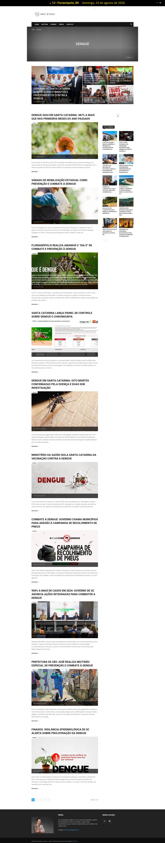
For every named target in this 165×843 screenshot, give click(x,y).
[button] (131, 24)
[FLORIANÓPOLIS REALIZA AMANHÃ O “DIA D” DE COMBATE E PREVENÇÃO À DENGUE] (65, 270)
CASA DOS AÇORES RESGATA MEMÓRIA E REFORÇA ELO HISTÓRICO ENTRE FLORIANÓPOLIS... (109, 146)
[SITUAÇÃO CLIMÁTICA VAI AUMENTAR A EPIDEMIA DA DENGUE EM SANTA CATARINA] (95, 94)
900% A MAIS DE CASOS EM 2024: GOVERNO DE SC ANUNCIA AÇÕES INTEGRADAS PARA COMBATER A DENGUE (63, 594)
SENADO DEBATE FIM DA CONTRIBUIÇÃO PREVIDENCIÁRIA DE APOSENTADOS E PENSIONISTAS (126, 169)
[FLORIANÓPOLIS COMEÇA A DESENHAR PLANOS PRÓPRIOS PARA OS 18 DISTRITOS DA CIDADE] (126, 180)
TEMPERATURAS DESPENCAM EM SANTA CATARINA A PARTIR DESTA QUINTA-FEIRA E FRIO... (126, 211)
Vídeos (61, 24)
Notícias (45, 24)
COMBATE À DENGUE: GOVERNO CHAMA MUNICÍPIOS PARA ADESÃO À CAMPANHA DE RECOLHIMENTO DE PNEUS (65, 523)
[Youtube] (160, 2)
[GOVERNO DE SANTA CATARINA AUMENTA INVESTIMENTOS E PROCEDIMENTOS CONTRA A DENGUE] (57, 88)
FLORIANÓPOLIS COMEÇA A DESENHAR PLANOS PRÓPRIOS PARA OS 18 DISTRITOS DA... (125, 190)
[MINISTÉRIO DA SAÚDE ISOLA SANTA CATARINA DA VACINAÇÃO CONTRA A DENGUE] (65, 480)
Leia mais (35, 171)
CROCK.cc (75, 841)
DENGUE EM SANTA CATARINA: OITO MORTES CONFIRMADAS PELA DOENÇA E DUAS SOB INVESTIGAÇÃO (60, 384)
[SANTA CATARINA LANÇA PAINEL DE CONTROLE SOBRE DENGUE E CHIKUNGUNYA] (65, 338)
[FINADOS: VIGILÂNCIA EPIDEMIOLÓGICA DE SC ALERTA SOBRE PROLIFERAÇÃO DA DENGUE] (65, 755)
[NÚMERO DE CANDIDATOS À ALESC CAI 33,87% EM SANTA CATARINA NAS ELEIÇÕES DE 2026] (110, 180)
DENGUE (36, 85)
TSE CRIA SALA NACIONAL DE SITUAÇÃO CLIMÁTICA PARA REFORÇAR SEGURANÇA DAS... (109, 169)
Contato (69, 24)
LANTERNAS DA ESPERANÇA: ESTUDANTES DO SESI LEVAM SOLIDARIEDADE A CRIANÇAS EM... (126, 233)
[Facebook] (157, 2)
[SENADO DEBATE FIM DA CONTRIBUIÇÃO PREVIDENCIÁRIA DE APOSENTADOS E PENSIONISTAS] (126, 159)
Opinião (53, 24)
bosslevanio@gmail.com (71, 830)
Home (37, 24)
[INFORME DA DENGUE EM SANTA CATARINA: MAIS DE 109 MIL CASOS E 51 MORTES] (120, 94)
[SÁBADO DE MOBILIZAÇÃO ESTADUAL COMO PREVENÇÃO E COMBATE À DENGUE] (65, 205)
